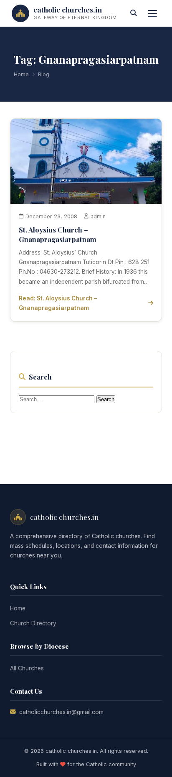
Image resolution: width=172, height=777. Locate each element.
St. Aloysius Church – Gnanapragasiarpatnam (57, 234)
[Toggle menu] (152, 13)
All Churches (27, 668)
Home (21, 74)
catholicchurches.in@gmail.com (61, 712)
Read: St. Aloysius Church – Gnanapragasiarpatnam (58, 303)
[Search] (133, 13)
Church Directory (33, 623)
